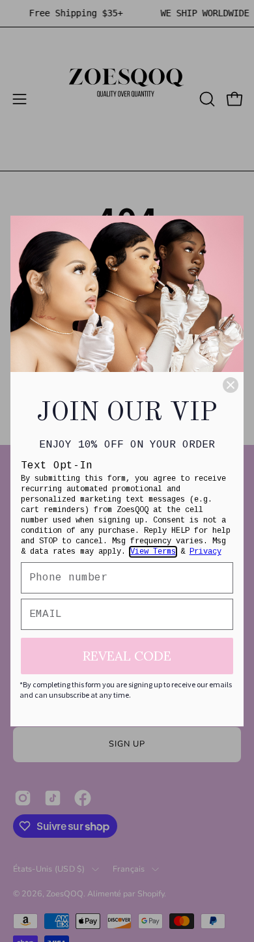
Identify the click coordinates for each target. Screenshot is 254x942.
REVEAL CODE (127, 656)
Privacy (205, 551)
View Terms (153, 551)
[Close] (230, 385)
